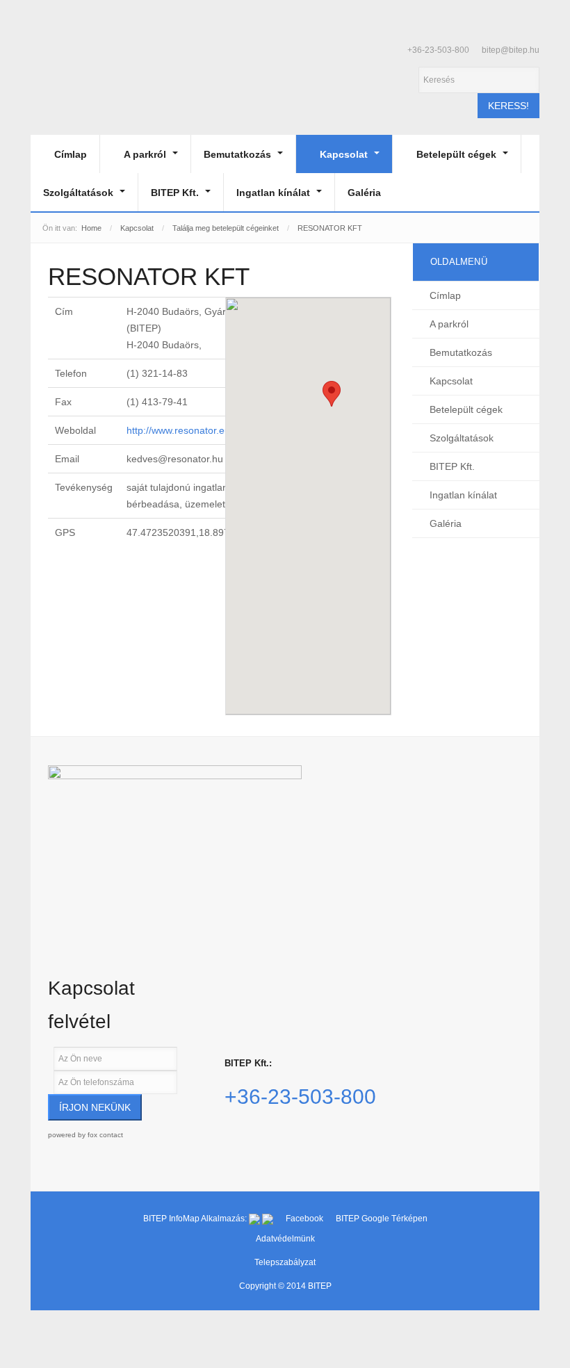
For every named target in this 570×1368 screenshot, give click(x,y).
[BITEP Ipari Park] (94, 75)
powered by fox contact (85, 1135)
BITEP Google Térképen (381, 1218)
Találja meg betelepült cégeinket (225, 228)
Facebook (305, 1218)
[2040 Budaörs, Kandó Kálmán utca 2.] (175, 841)
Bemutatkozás (239, 154)
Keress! (508, 105)
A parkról (146, 154)
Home (91, 228)
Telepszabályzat (285, 1262)
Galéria (364, 192)
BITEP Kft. (176, 192)
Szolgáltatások (79, 192)
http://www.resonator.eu (178, 430)
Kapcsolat (345, 154)
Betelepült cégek (457, 154)
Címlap (70, 154)
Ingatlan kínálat (274, 192)
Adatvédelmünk (285, 1239)
